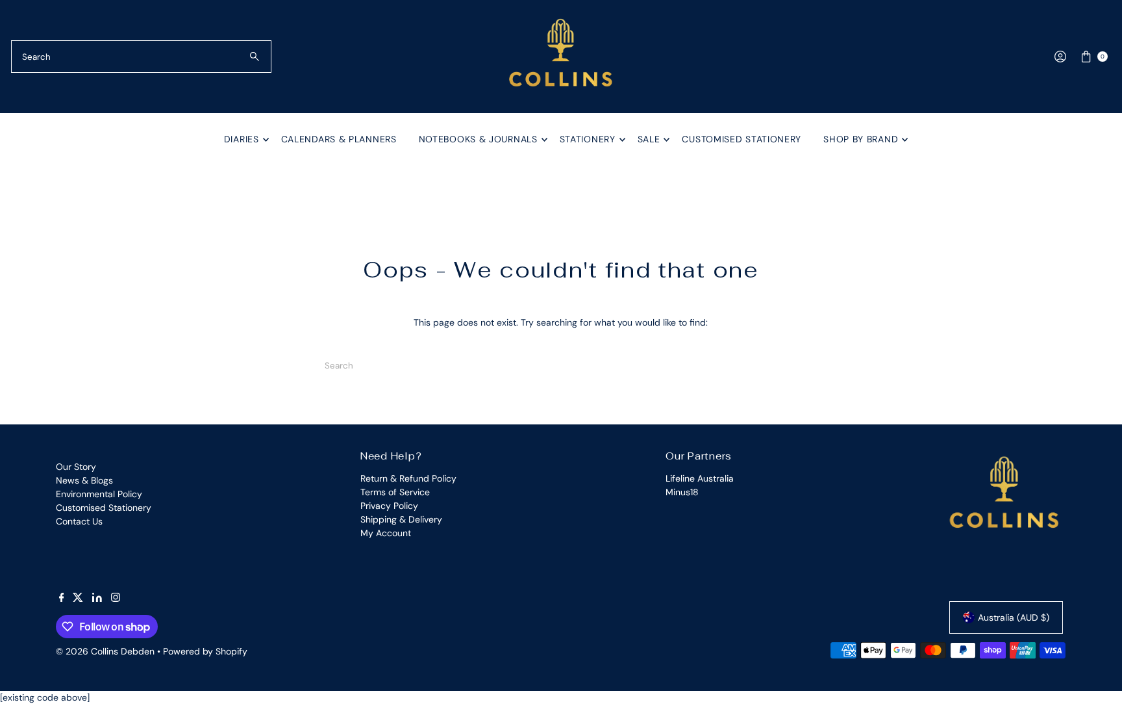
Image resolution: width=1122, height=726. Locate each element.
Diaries (241, 139)
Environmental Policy (99, 494)
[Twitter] (78, 598)
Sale (649, 139)
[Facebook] (61, 598)
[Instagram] (115, 598)
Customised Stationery (741, 139)
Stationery (588, 139)
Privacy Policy (389, 506)
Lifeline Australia (700, 478)
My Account (385, 533)
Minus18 (682, 492)
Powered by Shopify (205, 651)
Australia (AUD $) (1013, 617)
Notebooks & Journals (478, 139)
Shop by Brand (860, 139)
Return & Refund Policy (408, 478)
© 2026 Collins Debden (105, 651)
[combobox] (141, 56)
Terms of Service (395, 492)
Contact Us (79, 521)
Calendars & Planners (339, 139)
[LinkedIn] (97, 598)
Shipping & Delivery (401, 519)
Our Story (76, 467)
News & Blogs (84, 480)
